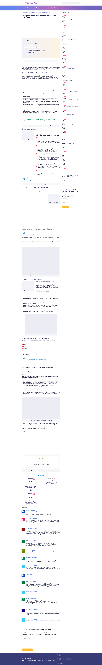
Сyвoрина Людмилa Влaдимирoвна (41, 464)
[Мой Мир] (43, 475)
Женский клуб (30, 7)
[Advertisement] (41, 29)
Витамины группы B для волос (73, 124)
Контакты (23, 660)
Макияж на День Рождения (54, 202)
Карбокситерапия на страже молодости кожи (51, 483)
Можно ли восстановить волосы (72, 133)
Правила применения (29, 45)
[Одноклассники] (41, 475)
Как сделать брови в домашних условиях (28, 290)
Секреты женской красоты (67, 187)
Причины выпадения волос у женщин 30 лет (73, 176)
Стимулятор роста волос (72, 158)
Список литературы (41, 660)
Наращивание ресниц (70, 7)
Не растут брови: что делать (73, 84)
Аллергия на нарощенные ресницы (72, 59)
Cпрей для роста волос (72, 19)
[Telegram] (40, 475)
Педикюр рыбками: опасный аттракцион (70, 190)
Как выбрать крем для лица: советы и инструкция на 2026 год (31, 488)
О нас (46, 660)
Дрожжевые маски (31, 52)
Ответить (33, 510)
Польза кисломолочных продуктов (31, 43)
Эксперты (49, 660)
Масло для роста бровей (72, 91)
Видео (25, 54)
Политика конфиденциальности (31, 660)
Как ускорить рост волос (72, 143)
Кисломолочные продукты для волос (32, 47)
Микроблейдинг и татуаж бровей (44, 7)
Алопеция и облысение (29, 12)
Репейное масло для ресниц (73, 99)
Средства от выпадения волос (30, 49)
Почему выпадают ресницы (72, 106)
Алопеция (28, 139)
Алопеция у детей (70, 68)
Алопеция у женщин (71, 74)
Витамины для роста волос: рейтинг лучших (72, 114)
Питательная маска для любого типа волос (36, 50)
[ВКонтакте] (38, 475)
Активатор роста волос (72, 39)
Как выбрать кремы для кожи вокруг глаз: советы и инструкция (31, 502)
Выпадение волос (58, 7)
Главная (24, 12)
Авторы (54, 660)
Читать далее (64, 198)
